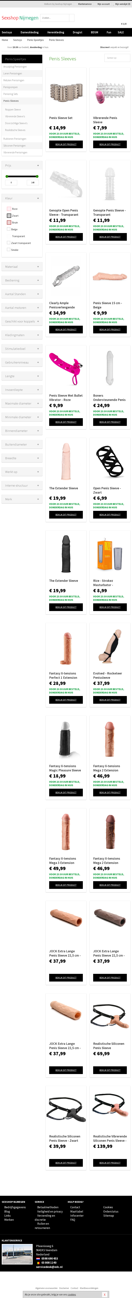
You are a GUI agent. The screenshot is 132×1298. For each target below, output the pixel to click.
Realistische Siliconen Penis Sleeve (108, 1046)
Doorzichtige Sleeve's (16, 123)
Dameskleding (30, 32)
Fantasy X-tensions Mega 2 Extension (106, 768)
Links (7, 1215)
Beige (14, 229)
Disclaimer (64, 1288)
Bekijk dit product (66, 144)
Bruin (15, 222)
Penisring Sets (10, 94)
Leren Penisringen (12, 73)
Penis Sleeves (11, 100)
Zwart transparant (21, 243)
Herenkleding (55, 32)
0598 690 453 (49, 1258)
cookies (72, 1294)
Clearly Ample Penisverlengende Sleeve (62, 305)
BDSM (94, 32)
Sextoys (7, 32)
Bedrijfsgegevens (15, 1207)
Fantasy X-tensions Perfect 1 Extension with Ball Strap (63, 675)
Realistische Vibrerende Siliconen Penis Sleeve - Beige (110, 1138)
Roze (15, 208)
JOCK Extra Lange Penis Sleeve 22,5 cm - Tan (65, 953)
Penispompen (10, 87)
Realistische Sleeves (15, 130)
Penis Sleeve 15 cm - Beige (107, 305)
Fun (109, 32)
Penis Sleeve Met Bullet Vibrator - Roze (66, 397)
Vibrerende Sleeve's (15, 116)
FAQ (72, 1220)
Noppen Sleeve (13, 109)
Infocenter (77, 1215)
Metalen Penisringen (13, 80)
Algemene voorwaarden (46, 1288)
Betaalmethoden (47, 1207)
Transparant (18, 236)
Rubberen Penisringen (14, 138)
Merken (9, 1220)
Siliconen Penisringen (14, 145)
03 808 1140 (48, 1262)
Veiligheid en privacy (50, 1211)
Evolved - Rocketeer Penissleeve (107, 675)
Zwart (15, 215)
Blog (7, 1211)
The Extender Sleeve (63, 488)
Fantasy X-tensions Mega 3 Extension (62, 860)
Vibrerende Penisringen (15, 152)
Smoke (14, 249)
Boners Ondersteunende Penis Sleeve (109, 397)
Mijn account (104, 4)
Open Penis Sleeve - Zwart (107, 490)
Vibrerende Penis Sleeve (105, 120)
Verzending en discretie (45, 1218)
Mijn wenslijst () (122, 4)
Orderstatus (110, 1211)
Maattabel (76, 1211)
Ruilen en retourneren (42, 1226)
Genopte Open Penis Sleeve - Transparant (63, 212)
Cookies (108, 1207)
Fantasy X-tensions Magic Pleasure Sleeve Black (65, 768)
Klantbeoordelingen (89, 1288)
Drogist (77, 32)
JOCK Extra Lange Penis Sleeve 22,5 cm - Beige (65, 1046)
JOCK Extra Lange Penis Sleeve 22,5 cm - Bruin (109, 953)
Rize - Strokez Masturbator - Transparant (103, 583)
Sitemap (108, 1215)
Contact (75, 1207)
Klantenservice (84, 4)
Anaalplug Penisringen (15, 66)
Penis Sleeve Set (61, 118)
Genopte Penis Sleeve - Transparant (109, 212)
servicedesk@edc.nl (49, 1267)
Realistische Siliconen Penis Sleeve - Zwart (64, 1138)
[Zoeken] (71, 18)
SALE (121, 32)
